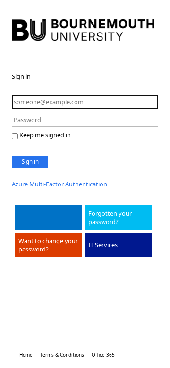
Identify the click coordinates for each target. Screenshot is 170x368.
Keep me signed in (45, 135)
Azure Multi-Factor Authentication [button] (59, 184)
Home (26, 354)
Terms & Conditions (62, 354)
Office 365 (103, 354)
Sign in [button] (30, 161)
